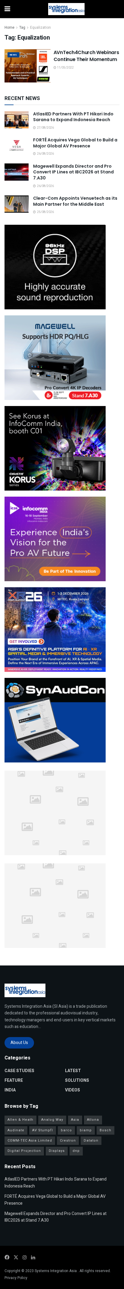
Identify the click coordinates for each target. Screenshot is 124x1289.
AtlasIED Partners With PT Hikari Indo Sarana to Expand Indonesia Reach (73, 117)
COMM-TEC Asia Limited (30, 1140)
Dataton (91, 1140)
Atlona (93, 1119)
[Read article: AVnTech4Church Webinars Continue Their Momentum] (28, 65)
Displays (57, 1150)
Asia (75, 1119)
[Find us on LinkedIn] (33, 1257)
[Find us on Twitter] (16, 1257)
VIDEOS (72, 1090)
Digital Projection (24, 1150)
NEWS (13, 54)
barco (66, 1130)
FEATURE (14, 1080)
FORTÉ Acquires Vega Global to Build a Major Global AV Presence (75, 143)
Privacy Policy (16, 1278)
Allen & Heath (20, 1119)
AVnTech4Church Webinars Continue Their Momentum (86, 56)
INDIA (10, 1090)
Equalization (40, 27)
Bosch (105, 1130)
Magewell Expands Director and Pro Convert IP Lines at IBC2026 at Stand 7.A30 (73, 172)
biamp (86, 1130)
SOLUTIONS (77, 1080)
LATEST (73, 1071)
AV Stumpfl (42, 1130)
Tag (22, 27)
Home (9, 27)
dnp (76, 1150)
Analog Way (52, 1119)
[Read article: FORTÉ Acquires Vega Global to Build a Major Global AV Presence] (17, 145)
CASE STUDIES (19, 1071)
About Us (19, 1042)
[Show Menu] (7, 9)
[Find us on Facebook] (7, 1257)
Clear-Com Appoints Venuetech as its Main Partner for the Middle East (75, 201)
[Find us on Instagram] (25, 1257)
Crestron (68, 1140)
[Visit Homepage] (66, 9)
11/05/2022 (65, 68)
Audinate (16, 1130)
